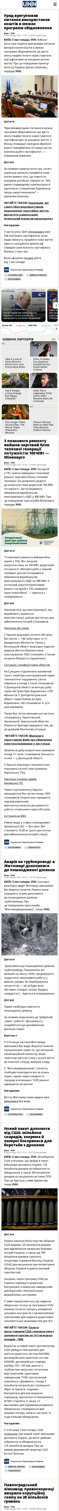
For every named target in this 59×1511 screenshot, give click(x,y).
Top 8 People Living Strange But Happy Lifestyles (13, 394)
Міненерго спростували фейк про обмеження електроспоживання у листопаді (28, 739)
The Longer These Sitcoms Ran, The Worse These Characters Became (15, 427)
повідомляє (15, 500)
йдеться (19, 1180)
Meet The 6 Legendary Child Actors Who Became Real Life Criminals (42, 396)
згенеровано (36, 232)
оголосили (11, 1434)
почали (28, 258)
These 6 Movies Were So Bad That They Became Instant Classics (43, 426)
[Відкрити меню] (55, 4)
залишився (11, 1101)
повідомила (16, 905)
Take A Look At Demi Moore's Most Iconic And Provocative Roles (15, 362)
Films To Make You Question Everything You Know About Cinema (41, 364)
